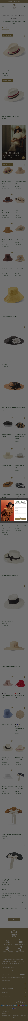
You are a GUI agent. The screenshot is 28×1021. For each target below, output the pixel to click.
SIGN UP (21, 519)
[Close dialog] (26, 500)
